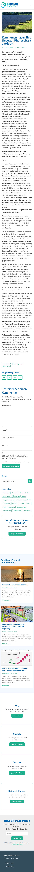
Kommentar (6, 406)
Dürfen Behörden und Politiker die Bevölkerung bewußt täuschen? (15, 669)
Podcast (29, 503)
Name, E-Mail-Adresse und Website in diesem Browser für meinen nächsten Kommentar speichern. (15, 456)
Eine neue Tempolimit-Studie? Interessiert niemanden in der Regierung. (13, 626)
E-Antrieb (17, 496)
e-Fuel (24, 496)
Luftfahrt (14, 503)
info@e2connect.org (17, 534)
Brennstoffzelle (24, 493)
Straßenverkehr (7, 364)
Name (4, 430)
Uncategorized (18, 364)
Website (5, 445)
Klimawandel (6, 503)
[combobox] (14, 481)
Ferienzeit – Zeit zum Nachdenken (14, 584)
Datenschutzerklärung (17, 844)
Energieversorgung (8, 500)
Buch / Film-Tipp (7, 496)
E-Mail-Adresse (8, 438)
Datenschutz (10, 866)
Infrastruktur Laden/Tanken (23, 500)
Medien (22, 503)
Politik (4, 507)
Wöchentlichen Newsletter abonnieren (16, 462)
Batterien (14, 493)
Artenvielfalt (6, 493)
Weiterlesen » (6, 600)
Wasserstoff (6, 366)
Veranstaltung (17, 511)
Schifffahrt (12, 507)
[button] (31, 4)
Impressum (9, 863)
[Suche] (30, 481)
